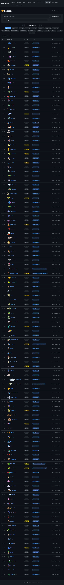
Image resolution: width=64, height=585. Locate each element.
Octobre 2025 (23, 30)
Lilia (11, 87)
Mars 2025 (32, 33)
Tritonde (12, 286)
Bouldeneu (14, 43)
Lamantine (13, 485)
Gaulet (12, 264)
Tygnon (11, 167)
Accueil (13, 2)
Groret (11, 481)
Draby (11, 538)
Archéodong (14, 91)
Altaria (11, 441)
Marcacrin (14, 419)
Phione (13, 326)
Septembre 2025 (32, 30)
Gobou (12, 122)
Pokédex (19, 2)
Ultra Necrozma (17, 384)
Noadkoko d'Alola (13, 268)
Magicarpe (12, 96)
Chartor (12, 131)
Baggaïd (11, 401)
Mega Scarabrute (15, 322)
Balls (24, 2)
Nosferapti (13, 211)
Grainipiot (12, 534)
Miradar (12, 516)
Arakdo (13, 335)
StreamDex (5, 3)
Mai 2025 (60, 30)
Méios (12, 105)
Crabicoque (13, 459)
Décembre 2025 (5, 30)
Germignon (12, 530)
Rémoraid (13, 118)
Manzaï (11, 552)
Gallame (12, 348)
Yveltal (12, 366)
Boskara (12, 313)
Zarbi (10, 246)
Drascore (13, 56)
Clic (12, 295)
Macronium (12, 47)
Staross (12, 140)
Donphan (14, 52)
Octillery (13, 229)
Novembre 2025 (14, 30)
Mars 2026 (41, 28)
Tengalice (14, 490)
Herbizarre (13, 450)
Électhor (13, 277)
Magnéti (13, 171)
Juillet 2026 (14, 28)
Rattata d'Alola (13, 361)
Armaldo (13, 158)
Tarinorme (12, 291)
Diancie (11, 423)
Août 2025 (40, 30)
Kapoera (13, 437)
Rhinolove (13, 569)
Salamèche (13, 149)
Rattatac (13, 242)
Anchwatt (18, 379)
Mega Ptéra (14, 299)
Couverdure (14, 282)
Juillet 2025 (46, 30)
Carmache (13, 512)
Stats (34, 2)
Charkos (12, 370)
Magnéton (13, 65)
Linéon (14, 237)
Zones (29, 2)
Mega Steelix (13, 397)
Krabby (13, 127)
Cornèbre (12, 565)
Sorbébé (13, 494)
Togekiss (14, 184)
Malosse (13, 344)
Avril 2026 (34, 28)
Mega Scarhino (14, 392)
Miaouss (12, 69)
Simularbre (13, 175)
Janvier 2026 (55, 28)
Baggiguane (13, 224)
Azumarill (13, 78)
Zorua (11, 100)
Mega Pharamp (13, 193)
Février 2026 (48, 28)
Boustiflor (13, 153)
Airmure (12, 503)
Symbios (14, 189)
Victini (11, 136)
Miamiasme (14, 574)
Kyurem (13, 113)
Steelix (12, 255)
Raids (12, 5)
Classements (19, 5)
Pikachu (12, 388)
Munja (11, 74)
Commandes (55, 2)
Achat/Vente (40, 2)
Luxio (12, 215)
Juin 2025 (53, 30)
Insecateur (12, 317)
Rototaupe (14, 260)
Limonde (13, 330)
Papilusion (13, 180)
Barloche (14, 525)
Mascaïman (14, 415)
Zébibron (12, 556)
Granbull (12, 521)
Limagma (12, 60)
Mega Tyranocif (14, 339)
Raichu (12, 432)
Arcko (11, 428)
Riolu (11, 353)
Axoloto (13, 82)
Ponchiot (12, 477)
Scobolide (13, 220)
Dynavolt (14, 308)
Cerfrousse (12, 109)
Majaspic (13, 561)
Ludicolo (13, 304)
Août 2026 (8, 28)
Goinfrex (12, 547)
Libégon (12, 198)
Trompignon (13, 357)
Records (48, 2)
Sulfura (13, 454)
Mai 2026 (28, 28)
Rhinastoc (13, 410)
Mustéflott (12, 144)
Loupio (12, 162)
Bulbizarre (12, 463)
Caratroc (13, 251)
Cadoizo (12, 233)
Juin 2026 (22, 28)
